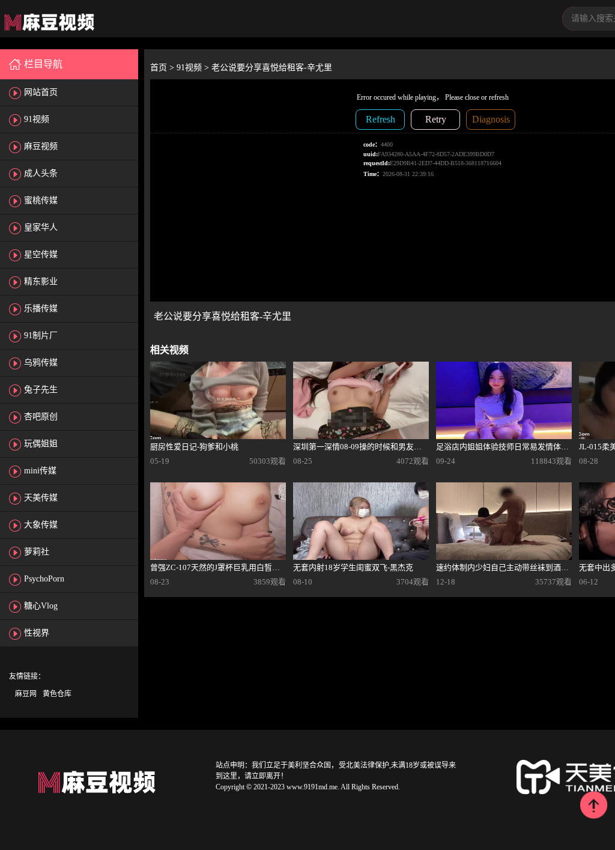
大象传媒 (41, 524)
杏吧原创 (41, 416)
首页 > (163, 67)
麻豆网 (26, 694)
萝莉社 (36, 551)
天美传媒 (41, 497)
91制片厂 (41, 335)
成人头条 (41, 173)
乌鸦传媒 (41, 362)
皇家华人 (41, 227)
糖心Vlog (41, 605)
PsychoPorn (44, 578)
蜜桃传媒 (41, 200)
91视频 (36, 119)
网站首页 (41, 92)
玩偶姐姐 (41, 443)
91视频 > (194, 67)
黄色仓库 (57, 694)
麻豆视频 (41, 146)
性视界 (36, 632)
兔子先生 (41, 389)
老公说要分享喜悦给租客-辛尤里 (271, 67)
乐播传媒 (41, 308)
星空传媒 (41, 254)
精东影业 (41, 281)
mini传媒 (40, 470)
